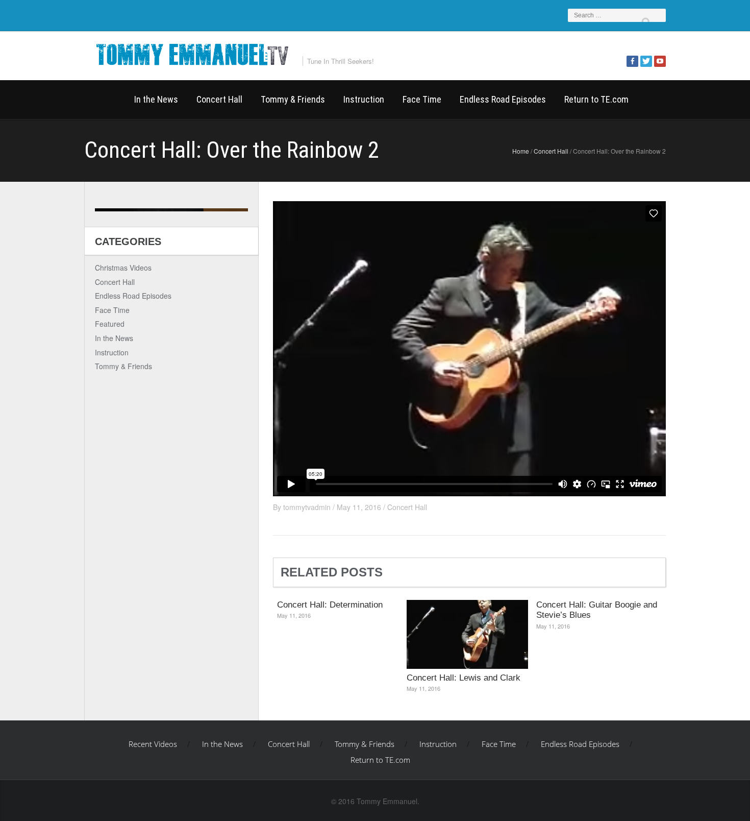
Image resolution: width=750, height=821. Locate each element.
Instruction (363, 99)
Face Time (422, 99)
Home (520, 151)
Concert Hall (219, 99)
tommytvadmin (307, 507)
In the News (156, 99)
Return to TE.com (596, 99)
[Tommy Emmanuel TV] (191, 52)
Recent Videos (104, 99)
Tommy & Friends (293, 99)
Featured (109, 324)
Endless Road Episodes (503, 99)
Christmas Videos (123, 267)
